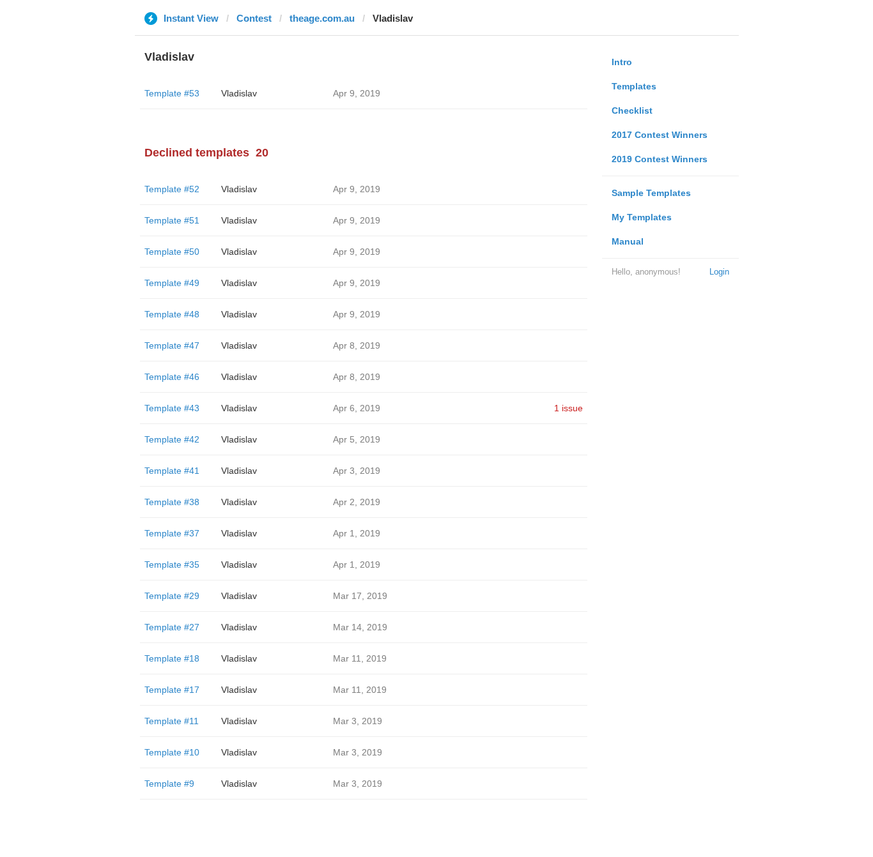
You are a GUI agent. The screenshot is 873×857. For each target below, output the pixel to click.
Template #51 (171, 220)
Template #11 (171, 721)
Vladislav (239, 93)
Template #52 (171, 189)
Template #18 (171, 658)
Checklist (632, 110)
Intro (622, 62)
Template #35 (171, 564)
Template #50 (171, 251)
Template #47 (171, 345)
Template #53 (171, 93)
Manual (628, 241)
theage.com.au (322, 18)
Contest (254, 18)
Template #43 (171, 408)
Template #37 (171, 533)
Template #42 (171, 439)
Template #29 (171, 596)
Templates (634, 86)
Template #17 (171, 690)
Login (719, 272)
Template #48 (171, 314)
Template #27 (171, 627)
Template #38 (171, 502)
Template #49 (171, 283)
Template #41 (171, 471)
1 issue (568, 408)
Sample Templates (651, 193)
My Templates (642, 217)
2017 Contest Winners (659, 135)
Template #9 (169, 783)
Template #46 (171, 377)
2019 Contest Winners (659, 159)
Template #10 (171, 752)
